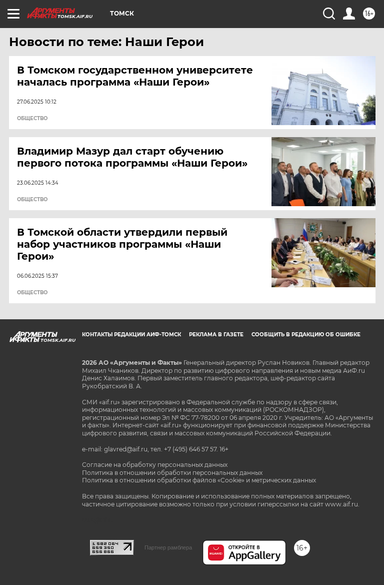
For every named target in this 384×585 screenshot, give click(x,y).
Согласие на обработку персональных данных (155, 464)
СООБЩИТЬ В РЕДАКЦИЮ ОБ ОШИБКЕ (306, 334)
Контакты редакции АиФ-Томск (131, 334)
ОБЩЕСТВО (32, 118)
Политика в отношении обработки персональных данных (172, 472)
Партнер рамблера (168, 547)
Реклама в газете (216, 334)
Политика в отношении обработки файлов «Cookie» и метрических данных (199, 480)
